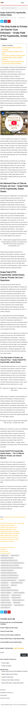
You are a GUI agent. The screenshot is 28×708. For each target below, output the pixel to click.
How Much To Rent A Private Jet (8, 580)
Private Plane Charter (6, 605)
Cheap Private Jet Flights (7, 558)
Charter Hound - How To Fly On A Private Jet (15, 704)
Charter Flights (15, 555)
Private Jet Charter (5, 553)
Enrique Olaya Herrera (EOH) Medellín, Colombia (14, 671)
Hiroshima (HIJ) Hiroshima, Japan (9, 539)
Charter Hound (4, 17)
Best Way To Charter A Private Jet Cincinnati (12, 523)
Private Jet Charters (6, 592)
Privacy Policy (4, 551)
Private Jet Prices (16, 597)
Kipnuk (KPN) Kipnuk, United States (9, 531)
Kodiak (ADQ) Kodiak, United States (10, 533)
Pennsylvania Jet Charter (7, 541)
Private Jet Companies (19, 592)
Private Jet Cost (5, 595)
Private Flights (4, 585)
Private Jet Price (5, 597)
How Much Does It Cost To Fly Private (10, 565)
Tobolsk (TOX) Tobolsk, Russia (8, 527)
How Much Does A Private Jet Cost (9, 560)
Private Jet (13, 585)
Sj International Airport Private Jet (9, 537)
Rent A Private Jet (5, 607)
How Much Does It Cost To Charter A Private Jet (12, 562)
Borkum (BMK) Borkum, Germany (9, 535)
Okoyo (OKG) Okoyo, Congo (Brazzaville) (12, 638)
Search (2, 652)
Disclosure (3, 549)
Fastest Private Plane (6, 631)
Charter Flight (4, 555)
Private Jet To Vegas (6, 602)
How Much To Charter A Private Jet (9, 577)
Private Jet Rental (10, 8)
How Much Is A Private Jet (7, 547)
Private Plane (17, 602)
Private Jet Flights (16, 595)
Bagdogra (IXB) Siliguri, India (8, 529)
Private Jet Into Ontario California (10, 635)
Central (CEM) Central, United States (11, 642)
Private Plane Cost (18, 605)
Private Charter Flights (16, 582)
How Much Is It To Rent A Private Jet (9, 575)
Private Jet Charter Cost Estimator (9, 590)
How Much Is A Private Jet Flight (8, 572)
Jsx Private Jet (4, 582)
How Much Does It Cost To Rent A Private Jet (11, 567)
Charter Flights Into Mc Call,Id (9, 627)
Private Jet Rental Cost (18, 600)
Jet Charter (21, 580)
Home (3, 8)
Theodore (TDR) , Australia (7, 525)
